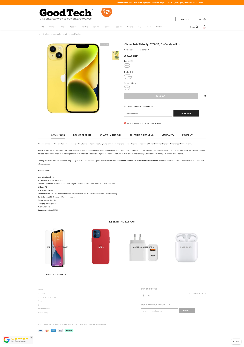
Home (40, 34)
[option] (73, 78)
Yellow (126, 88)
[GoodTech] (6, 343)
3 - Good (127, 77)
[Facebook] (143, 295)
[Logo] (76, 14)
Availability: (128, 50)
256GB (126, 65)
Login (200, 19)
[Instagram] (149, 295)
